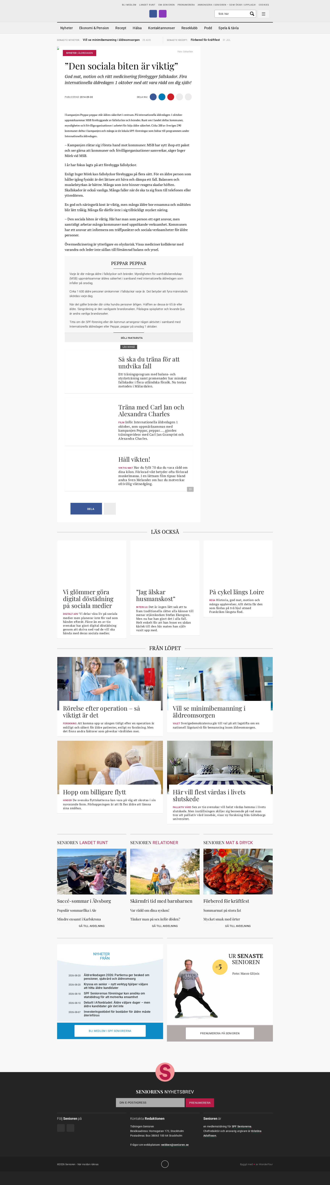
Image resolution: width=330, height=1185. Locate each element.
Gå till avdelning (92, 926)
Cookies (264, 5)
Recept (120, 28)
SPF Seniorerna (242, 1126)
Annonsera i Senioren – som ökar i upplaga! (227, 5)
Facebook (153, 14)
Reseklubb (189, 28)
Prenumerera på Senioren (219, 1033)
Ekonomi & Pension (94, 28)
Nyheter (66, 28)
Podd (208, 28)
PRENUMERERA (186, 5)
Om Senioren (166, 5)
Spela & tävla (228, 28)
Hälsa (137, 28)
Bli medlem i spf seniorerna (110, 1030)
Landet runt (147, 5)
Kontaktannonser (161, 28)
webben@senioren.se (175, 1144)
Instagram (163, 14)
